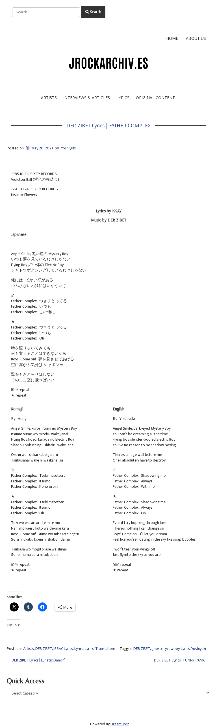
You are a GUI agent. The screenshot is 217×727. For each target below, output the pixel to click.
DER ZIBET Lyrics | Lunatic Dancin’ (36, 660)
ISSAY (57, 648)
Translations (105, 648)
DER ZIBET (43, 648)
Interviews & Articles (86, 97)
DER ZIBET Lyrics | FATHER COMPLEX (108, 125)
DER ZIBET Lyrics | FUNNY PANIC (182, 660)
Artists (49, 97)
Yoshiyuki (68, 148)
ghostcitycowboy (165, 648)
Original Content (155, 97)
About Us (196, 38)
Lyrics (122, 97)
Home (172, 38)
